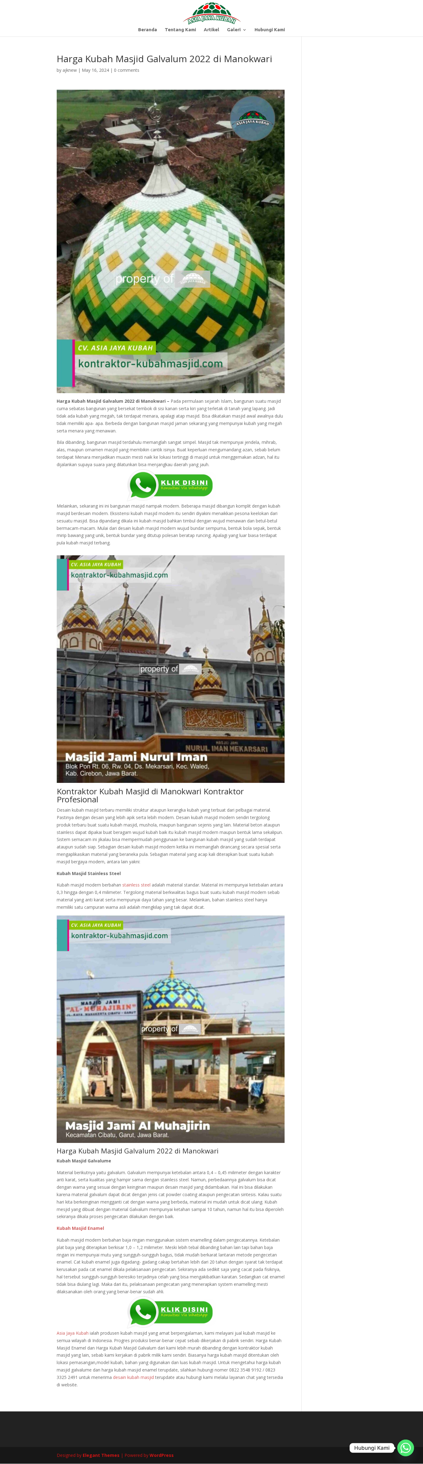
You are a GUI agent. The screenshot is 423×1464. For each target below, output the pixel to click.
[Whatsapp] (405, 1448)
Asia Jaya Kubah (73, 1333)
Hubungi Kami (270, 30)
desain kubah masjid (133, 1377)
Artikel (211, 30)
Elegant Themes (101, 1455)
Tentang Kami (180, 30)
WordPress (162, 1455)
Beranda (147, 30)
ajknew (70, 70)
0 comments (126, 70)
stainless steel (136, 885)
